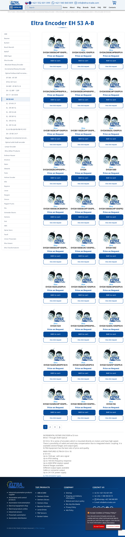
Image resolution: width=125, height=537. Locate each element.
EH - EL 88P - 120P (12, 90)
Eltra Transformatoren (11, 248)
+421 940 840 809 (64, 2)
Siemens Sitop (42, 503)
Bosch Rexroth (9, 47)
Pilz (5, 208)
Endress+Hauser (9, 155)
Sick (5, 221)
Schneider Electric (10, 212)
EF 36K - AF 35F (11, 78)
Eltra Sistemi (8, 243)
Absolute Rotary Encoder (14, 65)
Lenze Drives (42, 510)
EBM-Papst (8, 56)
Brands (85, 7)
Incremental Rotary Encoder (15, 69)
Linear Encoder (10, 147)
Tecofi (6, 234)
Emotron (7, 160)
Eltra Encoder (8, 60)
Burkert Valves (42, 516)
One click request (55, 66)
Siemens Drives (43, 496)
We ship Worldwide (73, 504)
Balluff (6, 52)
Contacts (112, 7)
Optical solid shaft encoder (15, 142)
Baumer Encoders (44, 506)
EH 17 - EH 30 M (12, 95)
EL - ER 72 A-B (11, 125)
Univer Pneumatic (10, 239)
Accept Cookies (99, 526)
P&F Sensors (42, 513)
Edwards (7, 169)
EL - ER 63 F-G (11, 121)
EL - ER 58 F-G (11, 116)
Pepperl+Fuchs (9, 204)
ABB (5, 34)
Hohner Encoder (9, 177)
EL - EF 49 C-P (11, 103)
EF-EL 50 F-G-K (11, 82)
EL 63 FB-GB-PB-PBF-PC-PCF (16, 129)
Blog (78, 7)
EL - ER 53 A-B (11, 112)
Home (65, 7)
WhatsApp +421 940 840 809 (106, 499)
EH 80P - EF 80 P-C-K (13, 86)
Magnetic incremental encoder (16, 138)
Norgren (7, 195)
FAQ (99, 7)
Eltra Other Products (12, 151)
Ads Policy (69, 510)
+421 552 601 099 (105, 493)
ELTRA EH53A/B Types (52, 476)
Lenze (6, 190)
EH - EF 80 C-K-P (12, 134)
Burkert (6, 43)
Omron (6, 199)
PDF (104, 7)
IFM (5, 182)
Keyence (7, 186)
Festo (6, 173)
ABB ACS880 (41, 493)
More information (109, 523)
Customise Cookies (113, 526)
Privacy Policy (71, 507)
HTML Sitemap (40, 528)
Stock (93, 7)
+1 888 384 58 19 (106, 496)
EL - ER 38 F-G (11, 108)
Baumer (7, 38)
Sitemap (69, 493)
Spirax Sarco (8, 230)
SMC (5, 226)
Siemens (7, 217)
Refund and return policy (75, 501)
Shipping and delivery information (74, 497)
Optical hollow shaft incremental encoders (17, 73)
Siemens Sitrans (43, 500)
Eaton (6, 164)
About (72, 7)
